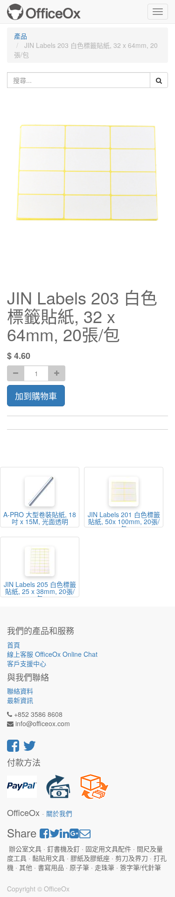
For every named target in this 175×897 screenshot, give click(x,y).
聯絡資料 (20, 690)
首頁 (13, 644)
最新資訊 (20, 700)
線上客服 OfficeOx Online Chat (52, 654)
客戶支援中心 (26, 663)
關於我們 (59, 813)
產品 (20, 35)
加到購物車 (36, 396)
